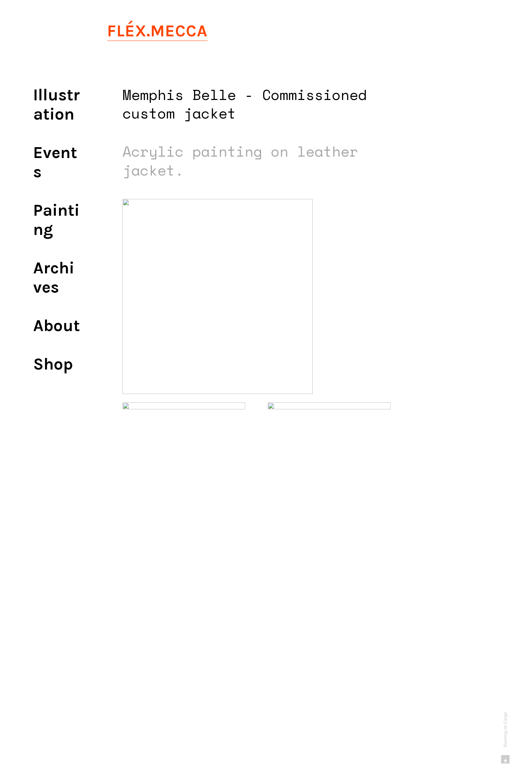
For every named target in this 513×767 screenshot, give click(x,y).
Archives (53, 277)
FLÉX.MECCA (157, 31)
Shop (53, 364)
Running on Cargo (505, 729)
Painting (56, 220)
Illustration (56, 104)
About (56, 325)
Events (55, 162)
